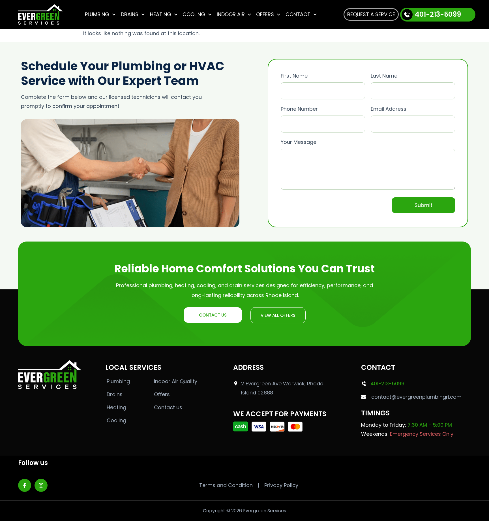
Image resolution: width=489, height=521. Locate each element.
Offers (265, 14)
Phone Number (299, 108)
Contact (298, 14)
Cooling (194, 14)
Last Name (384, 75)
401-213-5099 (438, 14)
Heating (160, 14)
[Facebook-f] (24, 485)
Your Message (298, 142)
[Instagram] (41, 485)
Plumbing (97, 14)
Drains (129, 14)
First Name (294, 75)
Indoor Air (231, 14)
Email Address (388, 108)
